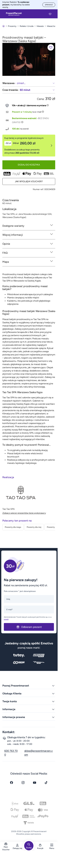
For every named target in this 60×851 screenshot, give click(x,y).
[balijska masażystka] (28, 59)
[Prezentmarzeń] (14, 14)
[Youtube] (34, 782)
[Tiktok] (46, 782)
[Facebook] (11, 782)
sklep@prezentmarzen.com (38, 752)
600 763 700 (11, 752)
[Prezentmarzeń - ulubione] (50, 14)
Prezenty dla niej (34, 527)
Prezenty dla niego (13, 527)
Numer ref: (38, 189)
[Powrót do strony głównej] (3, 26)
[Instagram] (23, 782)
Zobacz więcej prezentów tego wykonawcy (24, 513)
